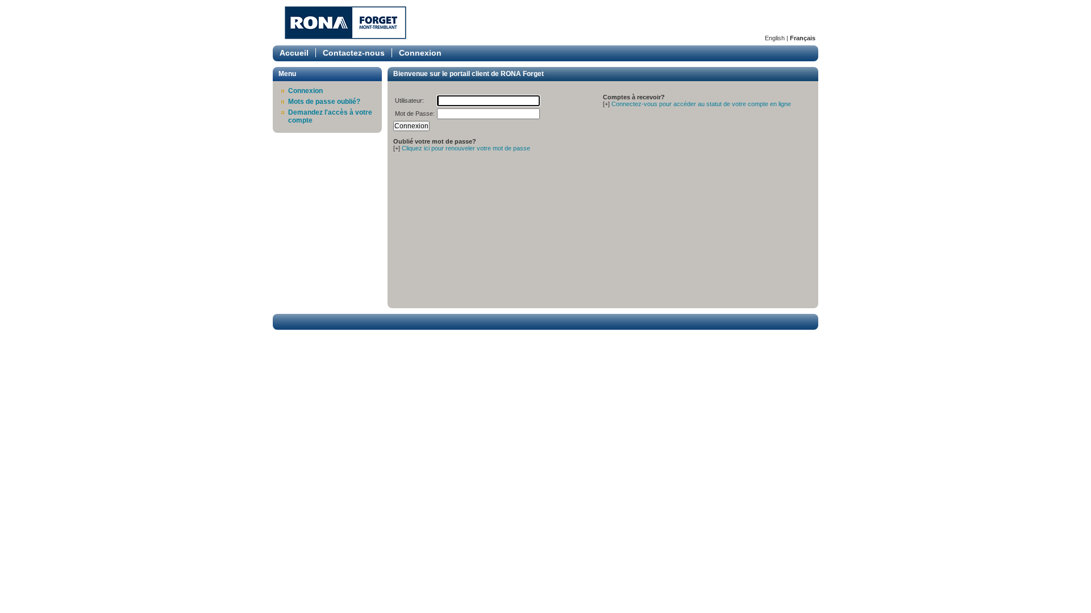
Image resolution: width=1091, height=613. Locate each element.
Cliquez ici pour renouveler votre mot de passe (466, 148)
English (775, 38)
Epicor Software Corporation (345, 23)
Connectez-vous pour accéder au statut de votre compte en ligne (701, 103)
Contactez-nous (354, 52)
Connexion (420, 52)
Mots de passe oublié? (324, 102)
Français (802, 38)
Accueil (294, 52)
